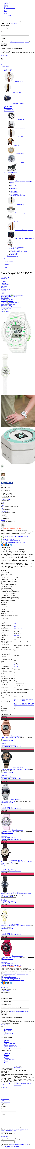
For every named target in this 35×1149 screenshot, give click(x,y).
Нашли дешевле (15, 540)
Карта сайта (17, 1083)
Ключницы (13, 191)
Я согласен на (16, 42)
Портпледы (13, 188)
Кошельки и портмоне (16, 194)
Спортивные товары (13, 248)
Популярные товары (9, 1043)
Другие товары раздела (21, 536)
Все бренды (7, 1040)
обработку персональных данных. (19, 42)
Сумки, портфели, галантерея (24, 181)
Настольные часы (20, 128)
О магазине (7, 2)
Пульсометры (14, 253)
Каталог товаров (5, 64)
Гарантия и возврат (9, 8)
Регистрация (7, 15)
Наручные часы (19, 81)
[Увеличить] (16, 352)
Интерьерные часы (17, 92)
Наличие (3, 308)
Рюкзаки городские (15, 186)
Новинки (6, 1042)
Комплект (3, 299)
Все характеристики (6, 499)
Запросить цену (15, 1146)
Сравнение (13, 745)
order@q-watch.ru (19, 1067)
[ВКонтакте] (2, 545)
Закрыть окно (4, 55)
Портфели (13, 184)
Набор (2, 298)
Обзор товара (4, 296)
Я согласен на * (16, 1129)
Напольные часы (20, 136)
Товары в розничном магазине (12, 1048)
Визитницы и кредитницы (17, 195)
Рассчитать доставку (19, 542)
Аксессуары (4, 304)
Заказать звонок (14, 23)
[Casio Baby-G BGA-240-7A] (3, 527)
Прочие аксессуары (12, 256)
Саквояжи (13, 185)
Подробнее (4, 743)
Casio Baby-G (4, 511)
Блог (5, 11)
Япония (3, 520)
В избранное (4, 746)
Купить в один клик (19, 1130)
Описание (3, 301)
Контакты (6, 3)
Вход (5, 13)
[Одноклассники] (4, 545)
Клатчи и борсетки (15, 189)
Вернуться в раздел (6, 295)
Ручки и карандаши (21, 204)
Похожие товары (5, 307)
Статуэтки (20, 171)
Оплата (6, 5)
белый (16, 664)
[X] (8, 545)
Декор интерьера (20, 162)
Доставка (6, 6)
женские (3, 502)
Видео (2, 311)
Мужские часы (8, 69)
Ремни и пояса (14, 192)
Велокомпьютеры (15, 250)
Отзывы (6, 9)
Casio (2, 505)
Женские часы (8, 70)
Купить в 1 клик (5, 745)
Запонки (15, 221)
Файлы (3, 310)
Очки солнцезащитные (21, 213)
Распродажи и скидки (10, 1045)
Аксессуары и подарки (18, 103)
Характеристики (5, 302)
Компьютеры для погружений (18, 251)
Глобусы (16, 145)
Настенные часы (20, 119)
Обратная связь (5, 1099)
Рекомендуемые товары (10, 1046)
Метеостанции (20, 153)
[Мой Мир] (6, 545)
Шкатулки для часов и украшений (24, 238)
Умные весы (13, 254)
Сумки (12, 182)
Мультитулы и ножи (18, 247)
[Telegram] (11, 545)
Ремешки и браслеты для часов (24, 230)
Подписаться (12, 539)
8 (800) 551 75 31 (5, 1100)
